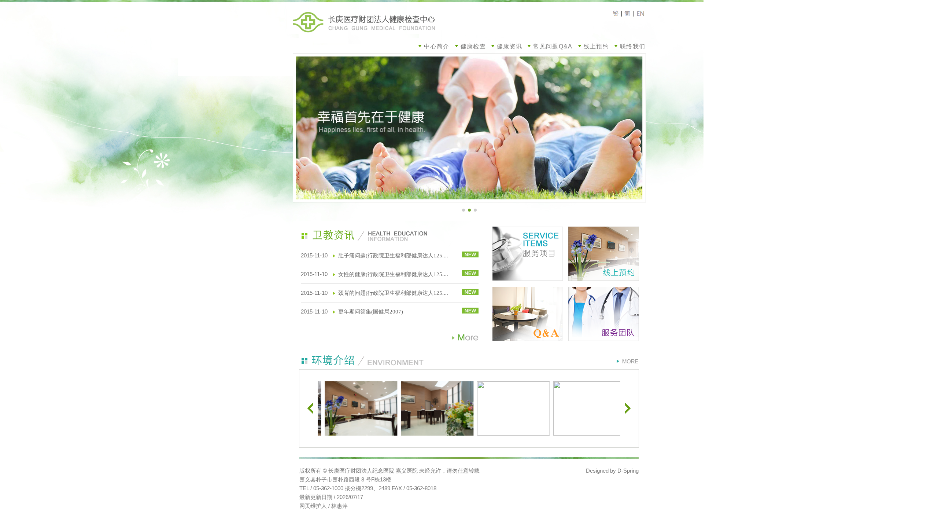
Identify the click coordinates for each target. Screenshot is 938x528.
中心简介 (436, 46)
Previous (310, 408)
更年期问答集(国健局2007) (370, 312)
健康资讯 (509, 46)
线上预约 (596, 46)
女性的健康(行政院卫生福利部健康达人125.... (393, 274)
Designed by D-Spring (612, 471)
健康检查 (473, 46)
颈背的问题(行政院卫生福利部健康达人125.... (393, 293)
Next (627, 408)
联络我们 (632, 46)
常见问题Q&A (552, 46)
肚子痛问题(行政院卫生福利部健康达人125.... (393, 255)
